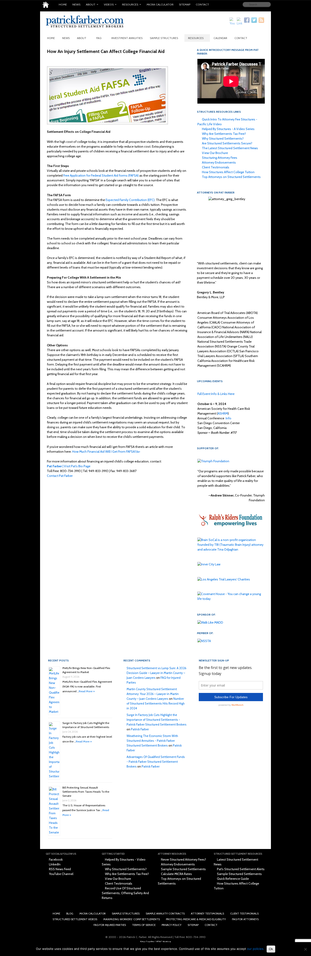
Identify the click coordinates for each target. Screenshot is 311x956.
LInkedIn (54, 864)
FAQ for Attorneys (245, 919)
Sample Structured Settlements (183, 869)
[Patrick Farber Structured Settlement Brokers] (45, 4)
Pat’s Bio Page (80, 466)
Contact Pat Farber (60, 476)
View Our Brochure (214, 153)
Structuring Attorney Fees (219, 158)
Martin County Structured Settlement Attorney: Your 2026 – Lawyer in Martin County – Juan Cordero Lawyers (153, 693)
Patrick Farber (140, 729)
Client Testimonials (215, 167)
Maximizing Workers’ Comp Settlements (131, 919)
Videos (109, 4)
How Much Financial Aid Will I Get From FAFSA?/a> (106, 451)
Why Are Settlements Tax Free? (223, 134)
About (90, 4)
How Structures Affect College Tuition (228, 172)
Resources (130, 4)
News (76, 4)
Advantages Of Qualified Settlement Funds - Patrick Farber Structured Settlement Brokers (156, 761)
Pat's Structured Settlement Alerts (240, 869)
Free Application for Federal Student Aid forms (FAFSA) (101, 175)
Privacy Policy (171, 925)
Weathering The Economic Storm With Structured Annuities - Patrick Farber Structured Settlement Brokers (152, 740)
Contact (202, 4)
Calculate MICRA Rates (176, 874)
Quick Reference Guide (232, 879)
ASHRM (223, 413)
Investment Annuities (127, 38)
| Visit (59, 466)
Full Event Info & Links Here (216, 394)
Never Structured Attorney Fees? (183, 859)
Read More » (87, 691)
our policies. (255, 949)
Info (228, 418)
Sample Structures (164, 38)
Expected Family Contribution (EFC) (130, 200)
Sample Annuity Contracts (165, 913)
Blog (69, 913)
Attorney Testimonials (207, 913)
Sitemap (184, 4)
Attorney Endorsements (218, 162)
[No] (305, 949)
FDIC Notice (163, 941)
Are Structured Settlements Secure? (226, 143)
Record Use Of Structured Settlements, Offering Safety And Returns (125, 893)
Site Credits (147, 941)
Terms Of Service (144, 925)
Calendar (220, 38)
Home (63, 4)
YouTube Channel (60, 874)
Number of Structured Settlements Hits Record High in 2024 (156, 703)
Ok (271, 949)
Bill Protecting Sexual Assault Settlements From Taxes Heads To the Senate (85, 791)
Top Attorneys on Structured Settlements (231, 177)
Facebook (55, 859)
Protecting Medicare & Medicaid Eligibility (196, 919)
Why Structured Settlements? (222, 138)
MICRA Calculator (160, 4)
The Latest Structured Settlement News (229, 148)
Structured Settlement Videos (75, 919)
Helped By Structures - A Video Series (228, 129)
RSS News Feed (59, 869)
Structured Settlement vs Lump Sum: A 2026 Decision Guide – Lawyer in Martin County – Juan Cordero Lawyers (156, 672)
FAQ (98, 38)
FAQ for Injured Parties (110, 925)
